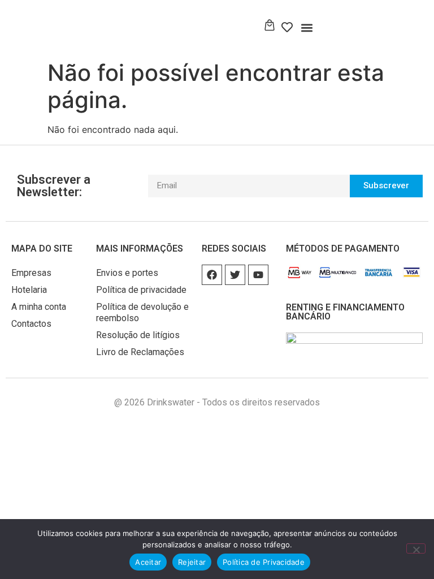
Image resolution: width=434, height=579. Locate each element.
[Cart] (269, 25)
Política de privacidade (141, 289)
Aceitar (148, 562)
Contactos (31, 323)
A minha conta (38, 306)
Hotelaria (29, 289)
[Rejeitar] (416, 548)
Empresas (31, 272)
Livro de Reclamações (140, 352)
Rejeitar (192, 562)
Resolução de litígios (138, 335)
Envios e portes (127, 272)
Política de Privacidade (264, 562)
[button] (307, 27)
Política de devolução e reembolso (142, 312)
